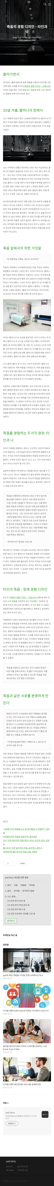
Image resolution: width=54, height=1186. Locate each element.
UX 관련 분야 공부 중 (16, 900)
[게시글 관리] (13, 864)
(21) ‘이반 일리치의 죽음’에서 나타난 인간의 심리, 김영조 (26, 842)
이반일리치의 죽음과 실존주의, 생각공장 (20, 836)
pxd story (10, 1112)
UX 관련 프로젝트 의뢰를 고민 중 (21, 913)
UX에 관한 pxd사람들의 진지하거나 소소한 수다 (21, 1117)
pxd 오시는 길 (22, 1166)
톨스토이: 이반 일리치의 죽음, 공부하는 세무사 (22, 848)
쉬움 (24, 885)
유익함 (23, 890)
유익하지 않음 (28, 890)
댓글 (6, 1102)
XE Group (10, 1170)
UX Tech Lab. (23, 1170)
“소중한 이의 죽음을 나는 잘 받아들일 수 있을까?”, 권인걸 (26, 830)
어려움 (32, 885)
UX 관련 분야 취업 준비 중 (18, 905)
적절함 (27, 885)
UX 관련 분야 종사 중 (16, 909)
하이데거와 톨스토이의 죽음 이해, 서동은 (20, 851)
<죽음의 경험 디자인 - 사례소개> (37, 86)
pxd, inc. (9, 1166)
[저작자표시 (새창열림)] (29, 864)
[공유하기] (10, 864)
